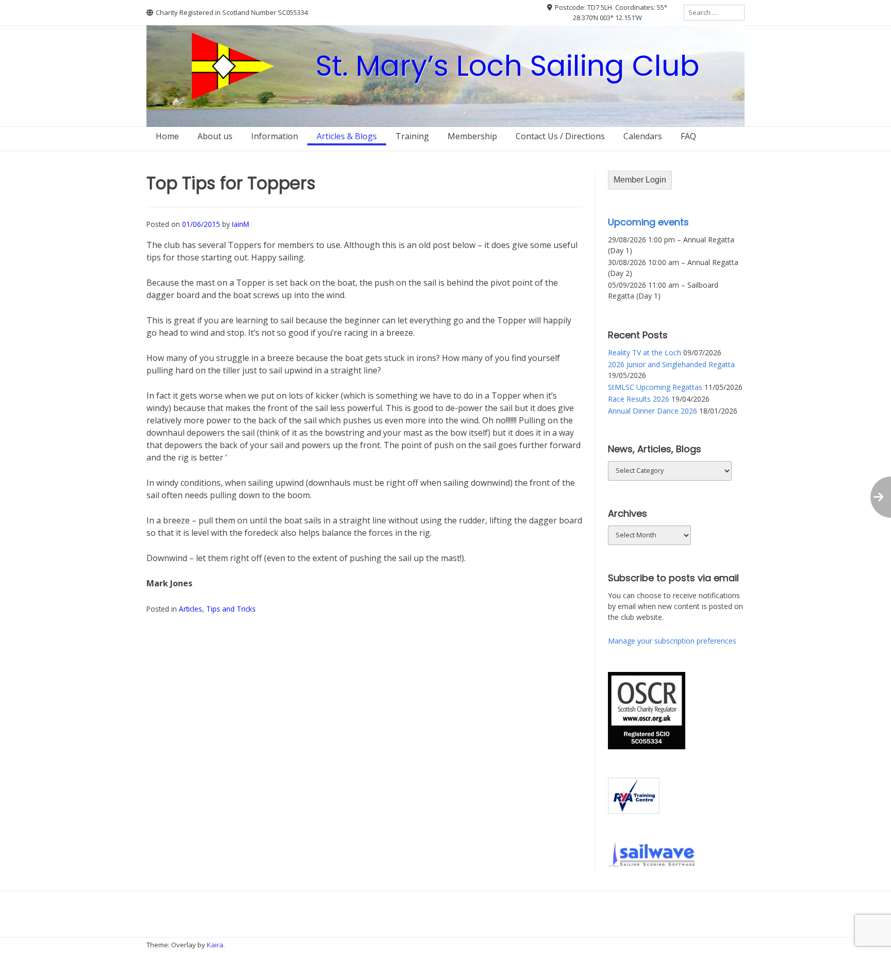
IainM (240, 224)
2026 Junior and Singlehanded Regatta (671, 364)
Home (167, 136)
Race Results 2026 (638, 399)
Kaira (215, 944)
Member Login (640, 179)
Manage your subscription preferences (672, 641)
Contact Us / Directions (560, 136)
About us (215, 136)
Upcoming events (648, 222)
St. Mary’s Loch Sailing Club (508, 65)
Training (412, 136)
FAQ (688, 136)
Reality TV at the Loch (644, 352)
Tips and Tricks (231, 609)
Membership (472, 136)
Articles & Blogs (347, 136)
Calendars (642, 136)
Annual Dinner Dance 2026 (652, 411)
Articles (190, 609)
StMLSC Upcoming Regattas (655, 387)
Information (274, 136)
